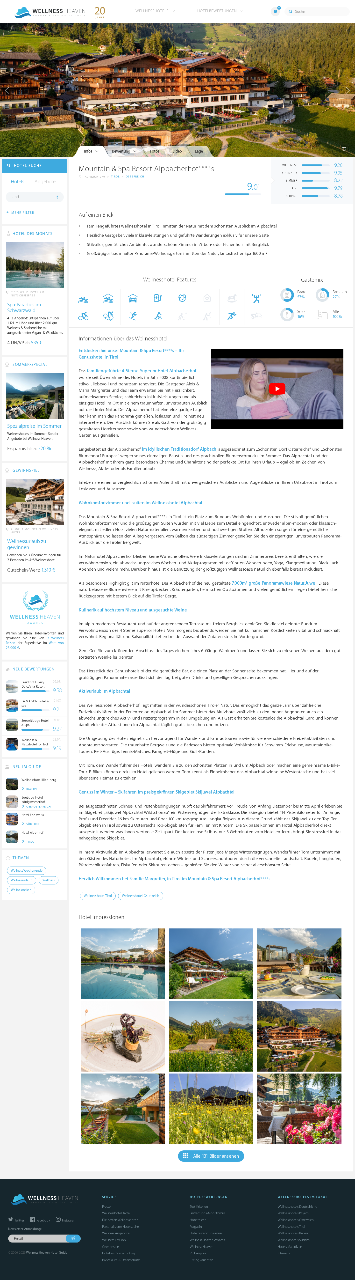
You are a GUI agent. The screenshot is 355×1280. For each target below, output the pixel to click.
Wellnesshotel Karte (116, 1213)
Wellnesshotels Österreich (296, 1220)
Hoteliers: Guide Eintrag (118, 1253)
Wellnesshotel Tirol (98, 896)
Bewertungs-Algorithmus (207, 1213)
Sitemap (284, 1253)
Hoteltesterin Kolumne (206, 1233)
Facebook (43, 1220)
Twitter (19, 1220)
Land (15, 197)
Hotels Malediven (290, 1247)
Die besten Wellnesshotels (120, 1220)
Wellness (49, 880)
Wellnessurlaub (21, 880)
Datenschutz (130, 1260)
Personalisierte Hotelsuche (120, 1227)
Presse (106, 1207)
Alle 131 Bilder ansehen (216, 1156)
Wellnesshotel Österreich (140, 896)
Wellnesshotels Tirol (291, 1227)
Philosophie (198, 1253)
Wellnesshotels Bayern (293, 1213)
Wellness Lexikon (114, 1240)
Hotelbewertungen (217, 11)
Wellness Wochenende (27, 871)
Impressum (110, 1260)
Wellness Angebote (115, 1233)
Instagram (68, 1220)
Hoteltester (198, 1220)
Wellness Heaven (201, 1247)
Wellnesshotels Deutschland (297, 1207)
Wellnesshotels (152, 11)
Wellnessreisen (21, 890)
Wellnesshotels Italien (293, 1233)
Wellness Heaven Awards (207, 1240)
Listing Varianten (201, 1260)
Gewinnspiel (111, 1247)
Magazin (196, 1227)
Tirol (115, 176)
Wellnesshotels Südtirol (294, 1240)
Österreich (135, 176)
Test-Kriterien (199, 1207)
